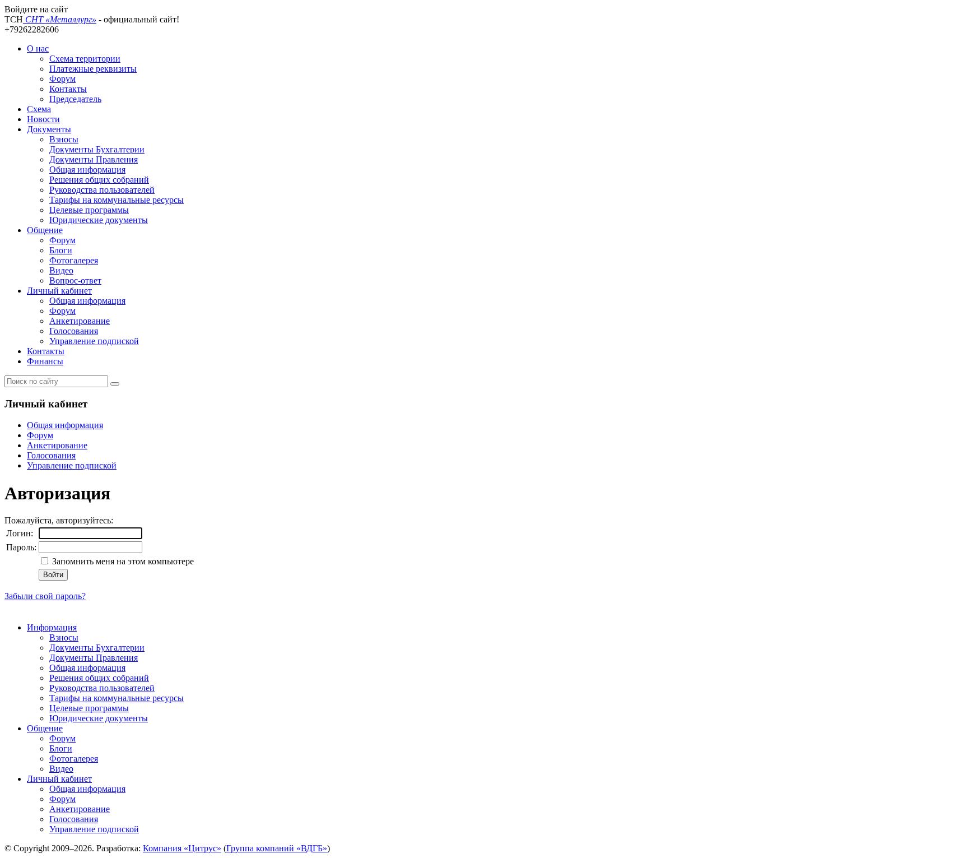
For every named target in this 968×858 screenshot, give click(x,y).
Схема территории (84, 58)
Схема (39, 109)
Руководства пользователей (102, 189)
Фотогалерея (73, 260)
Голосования (73, 331)
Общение (45, 230)
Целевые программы (89, 210)
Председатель (75, 99)
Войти (53, 575)
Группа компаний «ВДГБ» (276, 848)
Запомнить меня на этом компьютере (122, 561)
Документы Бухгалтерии (97, 149)
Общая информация (87, 169)
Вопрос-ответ (75, 280)
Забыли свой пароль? (45, 596)
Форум (62, 79)
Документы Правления (93, 159)
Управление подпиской (94, 341)
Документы (49, 129)
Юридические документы (98, 220)
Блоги (60, 250)
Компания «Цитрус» (182, 848)
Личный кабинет (59, 290)
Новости (43, 119)
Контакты (68, 89)
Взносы (63, 139)
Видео (61, 270)
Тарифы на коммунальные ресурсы (116, 200)
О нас (38, 48)
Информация (52, 627)
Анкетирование (79, 321)
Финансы (45, 361)
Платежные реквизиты (93, 68)
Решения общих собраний (99, 179)
